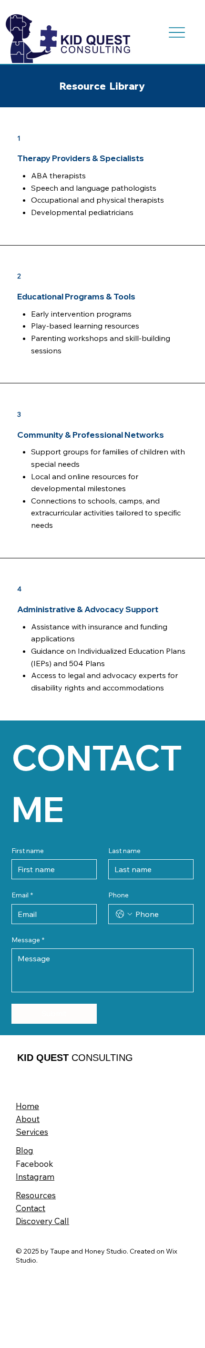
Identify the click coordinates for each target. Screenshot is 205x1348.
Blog (24, 1150)
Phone (118, 895)
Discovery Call (42, 1221)
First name (27, 850)
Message (27, 940)
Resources (36, 1195)
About (28, 1119)
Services (32, 1132)
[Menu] (177, 32)
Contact (30, 1208)
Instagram (35, 1177)
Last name (124, 850)
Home (27, 1106)
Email (22, 895)
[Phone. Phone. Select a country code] (123, 914)
